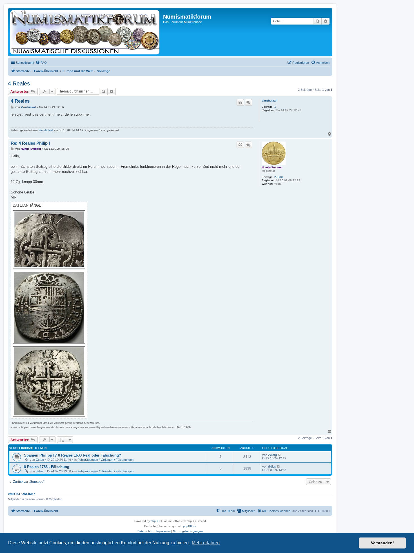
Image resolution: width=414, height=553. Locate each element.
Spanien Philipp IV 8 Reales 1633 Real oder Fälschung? (72, 455)
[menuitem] (41, 62)
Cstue (40, 459)
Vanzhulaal (269, 100)
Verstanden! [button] (382, 543)
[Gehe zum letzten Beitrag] (279, 455)
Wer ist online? (21, 493)
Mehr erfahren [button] (206, 542)
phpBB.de (189, 526)
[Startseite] (86, 32)
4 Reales (19, 83)
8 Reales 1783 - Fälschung (46, 467)
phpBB (155, 521)
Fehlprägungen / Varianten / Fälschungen (105, 459)
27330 (278, 177)
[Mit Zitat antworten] (240, 102)
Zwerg (272, 455)
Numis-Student (272, 167)
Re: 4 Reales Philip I (31, 143)
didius (40, 471)
